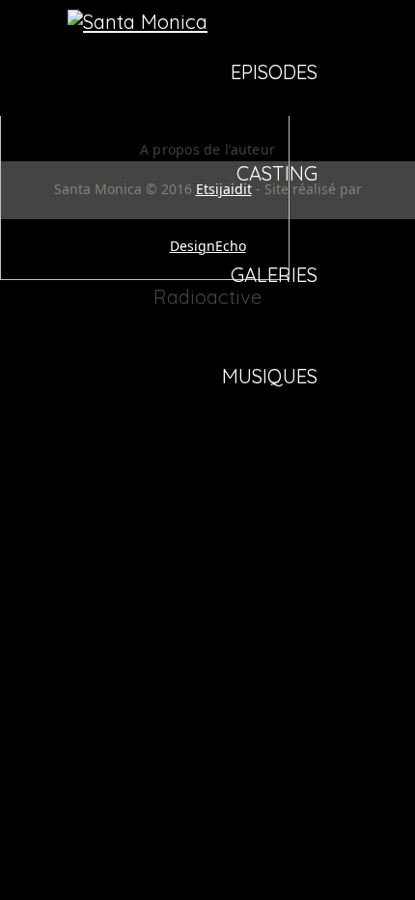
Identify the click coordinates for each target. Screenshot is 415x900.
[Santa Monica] (138, 22)
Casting (277, 174)
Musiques (270, 377)
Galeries (274, 276)
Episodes (274, 73)
